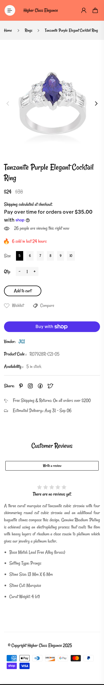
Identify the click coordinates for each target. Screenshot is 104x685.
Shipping (11, 204)
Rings (28, 30)
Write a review (52, 465)
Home (8, 30)
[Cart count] (95, 10)
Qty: (7, 271)
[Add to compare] (35, 306)
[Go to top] (94, 658)
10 (71, 255)
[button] (7, 103)
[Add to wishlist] (6, 305)
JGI (22, 341)
